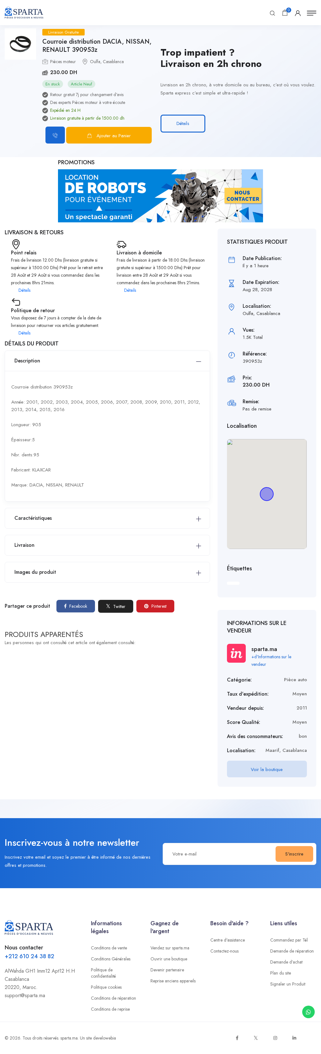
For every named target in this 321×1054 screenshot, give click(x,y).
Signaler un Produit (287, 984)
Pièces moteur (63, 61)
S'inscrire (294, 853)
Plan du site (280, 973)
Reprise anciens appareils (173, 981)
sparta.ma (69, 1038)
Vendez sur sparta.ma (169, 948)
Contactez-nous (224, 951)
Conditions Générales (110, 959)
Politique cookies (106, 987)
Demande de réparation (292, 951)
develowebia (104, 1038)
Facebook (77, 606)
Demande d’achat (286, 962)
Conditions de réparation (113, 998)
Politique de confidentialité (103, 973)
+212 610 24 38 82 (29, 956)
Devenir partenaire (167, 970)
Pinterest (158, 606)
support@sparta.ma (25, 995)
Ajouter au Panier (114, 135)
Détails (182, 123)
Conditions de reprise (110, 1009)
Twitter (118, 606)
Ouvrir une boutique (168, 959)
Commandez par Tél (289, 940)
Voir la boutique (267, 769)
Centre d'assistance (227, 940)
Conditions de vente (109, 948)
